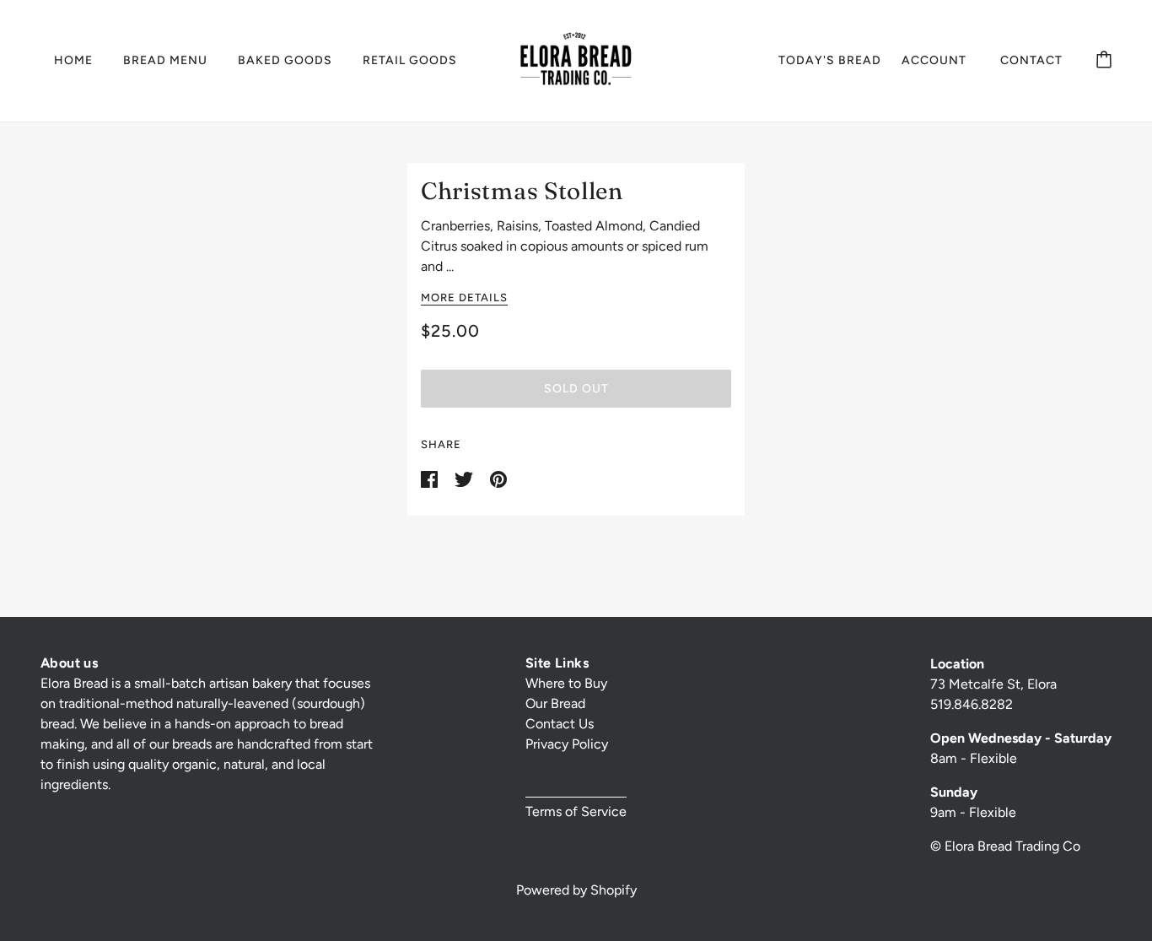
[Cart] (1104, 60)
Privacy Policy (566, 744)
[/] (576, 59)
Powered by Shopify (576, 890)
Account (934, 60)
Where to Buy (566, 683)
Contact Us (559, 724)
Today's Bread (829, 60)
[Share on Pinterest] (498, 478)
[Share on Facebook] (431, 478)
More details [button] (464, 298)
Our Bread (555, 703)
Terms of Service (576, 811)
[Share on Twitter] (465, 478)
